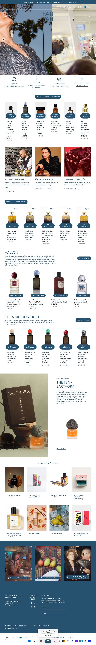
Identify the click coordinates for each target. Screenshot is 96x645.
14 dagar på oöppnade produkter (14, 86)
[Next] (92, 39)
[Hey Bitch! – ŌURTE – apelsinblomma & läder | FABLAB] (55, 110)
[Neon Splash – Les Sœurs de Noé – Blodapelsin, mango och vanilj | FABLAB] (85, 110)
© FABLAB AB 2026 (57, 637)
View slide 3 (49, 72)
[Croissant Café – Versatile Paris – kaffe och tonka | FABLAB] (70, 110)
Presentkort (71, 7)
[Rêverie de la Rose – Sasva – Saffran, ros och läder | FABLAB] (30, 218)
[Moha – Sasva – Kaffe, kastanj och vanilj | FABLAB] (65, 218)
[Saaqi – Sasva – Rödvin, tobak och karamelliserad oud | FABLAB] (12, 218)
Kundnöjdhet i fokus (82, 85)
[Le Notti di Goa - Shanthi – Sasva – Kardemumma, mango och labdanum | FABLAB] (47, 218)
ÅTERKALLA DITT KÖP (41, 626)
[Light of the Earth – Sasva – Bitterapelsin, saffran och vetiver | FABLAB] (83, 218)
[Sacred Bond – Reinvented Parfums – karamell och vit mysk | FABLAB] (26, 110)
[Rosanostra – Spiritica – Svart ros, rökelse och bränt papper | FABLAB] (40, 110)
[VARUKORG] (90, 16)
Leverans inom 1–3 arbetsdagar (59, 86)
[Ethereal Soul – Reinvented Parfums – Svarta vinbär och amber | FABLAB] (30, 339)
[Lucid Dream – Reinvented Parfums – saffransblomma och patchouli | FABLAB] (65, 339)
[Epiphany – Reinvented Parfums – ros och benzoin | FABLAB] (12, 339)
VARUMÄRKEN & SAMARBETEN (15, 626)
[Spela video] (9, 578)
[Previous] (4, 39)
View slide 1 (46, 72)
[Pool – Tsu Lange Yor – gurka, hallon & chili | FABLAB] (81, 283)
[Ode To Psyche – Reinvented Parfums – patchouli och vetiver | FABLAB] (83, 339)
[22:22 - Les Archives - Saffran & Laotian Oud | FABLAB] (59, 283)
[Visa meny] (6, 16)
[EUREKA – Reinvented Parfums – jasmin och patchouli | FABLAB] (47, 339)
